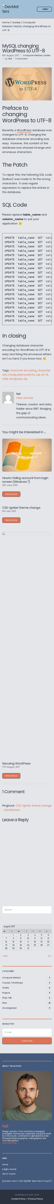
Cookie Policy (18, 1198)
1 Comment (21, 58)
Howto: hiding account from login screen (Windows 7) (25, 480)
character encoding (23, 370)
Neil (10, 58)
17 (28, 941)
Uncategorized (9, 1007)
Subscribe (27, 1040)
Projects (6, 992)
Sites (4, 1002)
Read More (11, 494)
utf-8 (44, 374)
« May (5, 955)
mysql (12, 374)
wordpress (15, 379)
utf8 (5, 379)
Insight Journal (9, 1169)
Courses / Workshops (12, 982)
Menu (45, 9)
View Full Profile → (10, 1142)
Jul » (50, 955)
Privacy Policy (35, 1198)
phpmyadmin (26, 374)
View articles (25, 398)
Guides (16, 22)
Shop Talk (7, 997)
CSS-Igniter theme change (21, 508)
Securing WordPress (16, 763)
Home (6, 22)
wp (25, 379)
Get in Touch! (8, 1173)
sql (38, 374)
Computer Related (32, 55)
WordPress (24, 130)
